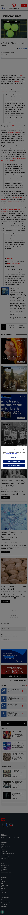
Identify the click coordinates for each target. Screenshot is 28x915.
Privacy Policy (8, 453)
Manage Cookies (14, 457)
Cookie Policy (14, 453)
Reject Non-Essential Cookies (14, 465)
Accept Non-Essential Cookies (14, 461)
